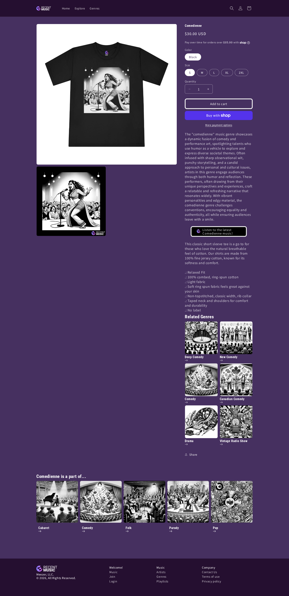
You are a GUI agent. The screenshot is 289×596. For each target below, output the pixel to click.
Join (112, 576)
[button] (231, 8)
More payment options (218, 125)
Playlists (162, 581)
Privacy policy (211, 581)
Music (113, 572)
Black (193, 57)
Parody (174, 528)
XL (227, 72)
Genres (161, 576)
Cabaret (43, 528)
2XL (241, 72)
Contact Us (209, 572)
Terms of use (211, 576)
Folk (129, 528)
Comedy (87, 528)
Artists (161, 572)
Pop (215, 528)
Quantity (190, 81)
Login (113, 581)
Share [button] (193, 454)
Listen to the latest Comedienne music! (217, 231)
